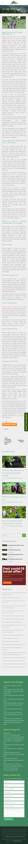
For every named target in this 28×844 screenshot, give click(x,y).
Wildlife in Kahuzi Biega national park (11, 597)
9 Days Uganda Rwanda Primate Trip (13, 712)
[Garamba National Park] (4, 550)
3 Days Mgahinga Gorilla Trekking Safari (13, 689)
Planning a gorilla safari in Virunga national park (14, 663)
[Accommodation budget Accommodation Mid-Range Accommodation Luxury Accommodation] (15, 806)
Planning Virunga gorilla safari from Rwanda (13, 660)
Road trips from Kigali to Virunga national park (13, 657)
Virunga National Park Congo (14, 478)
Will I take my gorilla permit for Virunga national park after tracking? (13, 473)
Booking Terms (7, 733)
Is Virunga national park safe (11, 770)
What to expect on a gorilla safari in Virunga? (13, 619)
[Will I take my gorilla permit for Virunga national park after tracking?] (14, 462)
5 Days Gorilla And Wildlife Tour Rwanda (13, 703)
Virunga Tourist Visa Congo (10, 758)
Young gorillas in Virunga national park (11, 622)
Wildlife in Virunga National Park (12, 752)
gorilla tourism (6, 44)
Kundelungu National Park (15, 559)
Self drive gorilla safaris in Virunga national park (13, 644)
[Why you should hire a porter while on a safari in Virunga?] (14, 512)
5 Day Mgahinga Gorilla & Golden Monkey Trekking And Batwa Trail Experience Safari (14, 722)
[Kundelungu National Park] (4, 559)
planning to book (16, 415)
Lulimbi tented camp (9, 306)
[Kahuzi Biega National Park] (4, 554)
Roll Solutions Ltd (17, 841)
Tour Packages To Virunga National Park (14, 739)
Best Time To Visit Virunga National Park (14, 737)
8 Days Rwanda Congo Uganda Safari (13, 718)
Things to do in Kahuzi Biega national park (12, 635)
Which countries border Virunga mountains (13, 616)
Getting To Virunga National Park (12, 735)
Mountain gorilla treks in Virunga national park (13, 667)
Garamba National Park (14, 550)
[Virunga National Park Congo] (4, 545)
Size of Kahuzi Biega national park (10, 641)
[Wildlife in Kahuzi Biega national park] (14, 488)
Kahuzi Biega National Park (15, 554)
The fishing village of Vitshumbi (10, 638)
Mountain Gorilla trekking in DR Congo (13, 766)
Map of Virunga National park (11, 768)
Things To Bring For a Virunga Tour (12, 764)
